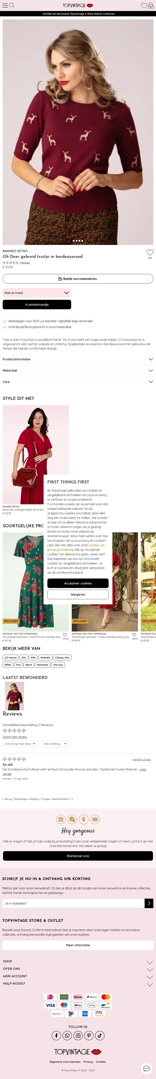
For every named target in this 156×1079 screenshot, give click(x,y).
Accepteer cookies (78, 583)
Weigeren (78, 594)
